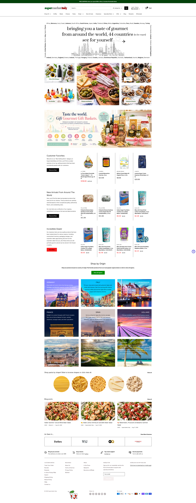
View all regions (98, 272)
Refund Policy (48, 479)
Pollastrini (84, 208)
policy (86, 454)
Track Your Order (49, 465)
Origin (80, 14)
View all (149, 372)
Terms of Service (69, 467)
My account (135, 9)
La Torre (83, 171)
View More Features (146, 434)
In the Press (87, 465)
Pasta (74, 14)
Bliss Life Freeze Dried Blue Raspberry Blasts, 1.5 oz (142, 247)
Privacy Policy (69, 470)
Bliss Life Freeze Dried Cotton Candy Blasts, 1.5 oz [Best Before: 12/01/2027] (142, 211)
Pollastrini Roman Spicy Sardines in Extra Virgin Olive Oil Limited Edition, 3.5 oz (88, 212)
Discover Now (53, 170)
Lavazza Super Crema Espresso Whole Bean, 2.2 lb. (141, 175)
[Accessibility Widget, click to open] (193, 251)
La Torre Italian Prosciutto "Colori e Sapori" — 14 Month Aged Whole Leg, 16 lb (88, 176)
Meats (61, 14)
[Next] (151, 168)
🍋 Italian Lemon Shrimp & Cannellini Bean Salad (96, 422)
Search (46, 475)
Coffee (55, 14)
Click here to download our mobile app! (140, 465)
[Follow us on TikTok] (105, 494)
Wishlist (67, 472)
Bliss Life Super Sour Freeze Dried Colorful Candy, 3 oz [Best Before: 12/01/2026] (124, 248)
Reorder (46, 467)
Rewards (131, 14)
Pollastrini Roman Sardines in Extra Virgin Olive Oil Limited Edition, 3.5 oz (106, 211)
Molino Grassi (120, 171)
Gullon (119, 208)
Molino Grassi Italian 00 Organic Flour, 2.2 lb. (123, 174)
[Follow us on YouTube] (102, 494)
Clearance (98, 14)
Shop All (46, 14)
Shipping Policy (48, 477)
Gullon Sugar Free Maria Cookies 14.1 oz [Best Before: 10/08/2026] (123, 211)
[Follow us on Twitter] (93, 494)
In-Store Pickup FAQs (50, 472)
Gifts (117, 14)
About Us (67, 465)
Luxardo (101, 171)
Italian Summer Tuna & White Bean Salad (57, 422)
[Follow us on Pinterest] (99, 494)
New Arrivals (89, 14)
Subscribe (108, 478)
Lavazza (137, 171)
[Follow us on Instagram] (96, 494)
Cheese (68, 14)
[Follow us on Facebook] (90, 494)
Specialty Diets (108, 14)
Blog (125, 14)
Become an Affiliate (89, 470)
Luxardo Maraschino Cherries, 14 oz (104, 174)
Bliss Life (137, 208)
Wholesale (139, 14)
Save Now (52, 249)
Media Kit (86, 467)
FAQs (45, 482)
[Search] (126, 8)
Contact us (107, 454)
